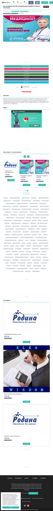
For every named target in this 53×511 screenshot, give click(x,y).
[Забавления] (46, 236)
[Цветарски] (37, 269)
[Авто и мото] (6, 199)
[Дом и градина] (34, 199)
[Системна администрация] (36, 261)
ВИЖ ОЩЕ (26, 193)
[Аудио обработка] (36, 219)
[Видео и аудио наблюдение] (16, 224)
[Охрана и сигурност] (7, 210)
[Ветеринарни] (46, 221)
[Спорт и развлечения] (33, 213)
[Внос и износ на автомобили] (43, 224)
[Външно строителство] (26, 227)
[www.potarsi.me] (6, 2)
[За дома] (40, 236)
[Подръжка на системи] (35, 255)
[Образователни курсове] (45, 250)
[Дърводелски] (7, 236)
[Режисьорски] (45, 258)
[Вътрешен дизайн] (35, 227)
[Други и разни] (44, 233)
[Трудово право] (36, 264)
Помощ (35, 478)
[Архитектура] (29, 219)
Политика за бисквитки (27, 498)
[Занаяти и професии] (16, 202)
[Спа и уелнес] (15, 213)
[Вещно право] (7, 224)
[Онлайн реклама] (15, 252)
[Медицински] (46, 247)
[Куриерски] (23, 247)
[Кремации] (12, 247)
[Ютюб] (28, 505)
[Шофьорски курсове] (36, 272)
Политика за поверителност (39, 498)
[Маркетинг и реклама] (7, 207)
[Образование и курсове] (34, 207)
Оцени (27, 79)
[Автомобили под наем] (10, 219)
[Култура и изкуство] (43, 204)
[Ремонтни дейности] (7, 261)
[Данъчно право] (44, 230)
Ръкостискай (27, 74)
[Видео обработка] (26, 224)
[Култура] (17, 247)
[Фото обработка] (15, 267)
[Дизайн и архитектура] (26, 199)
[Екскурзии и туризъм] (7, 202)
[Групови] (38, 230)
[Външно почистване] (16, 227)
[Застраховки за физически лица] (41, 238)
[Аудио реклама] (43, 219)
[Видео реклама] (33, 224)
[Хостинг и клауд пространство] (23, 269)
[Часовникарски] (43, 269)
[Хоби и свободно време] (37, 267)
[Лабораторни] (29, 247)
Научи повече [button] (15, 504)
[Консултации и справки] (34, 204)
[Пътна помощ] (39, 258)
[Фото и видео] (6, 216)
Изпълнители (19, 2)
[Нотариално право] (35, 250)
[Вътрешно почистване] (43, 227)
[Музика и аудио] (15, 207)
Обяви (14, 2)
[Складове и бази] (46, 261)
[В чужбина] (40, 221)
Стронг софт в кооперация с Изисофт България (29, 509)
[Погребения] (17, 255)
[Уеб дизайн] (9, 267)
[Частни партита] (28, 272)
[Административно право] (20, 219)
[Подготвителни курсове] (25, 255)
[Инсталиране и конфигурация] (43, 241)
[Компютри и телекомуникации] (23, 204)
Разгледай (27, 401)
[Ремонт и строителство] (45, 210)
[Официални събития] (36, 252)
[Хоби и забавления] (14, 216)
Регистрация (33, 493)
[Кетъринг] (23, 244)
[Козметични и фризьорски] (43, 244)
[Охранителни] (44, 252)
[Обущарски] (8, 252)
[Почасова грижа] (43, 255)
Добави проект (37, 3)
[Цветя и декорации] (30, 216)
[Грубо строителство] (31, 230)
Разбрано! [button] (11, 507)
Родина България (26, 86)
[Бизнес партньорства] (8, 221)
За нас (10, 478)
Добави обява (31, 3)
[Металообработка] (19, 250)
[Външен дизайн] (8, 227)
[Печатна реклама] (10, 255)
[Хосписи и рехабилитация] (11, 269)
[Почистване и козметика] (9, 258)
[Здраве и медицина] (36, 202)
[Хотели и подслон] (22, 216)
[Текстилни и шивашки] (22, 264)
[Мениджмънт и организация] (9, 250)
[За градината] (34, 236)
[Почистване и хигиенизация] (27, 210)
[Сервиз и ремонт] (16, 261)
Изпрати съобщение (27, 66)
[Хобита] (44, 267)
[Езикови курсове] (27, 236)
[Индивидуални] (33, 241)
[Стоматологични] (13, 264)
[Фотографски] (22, 267)
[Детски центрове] (26, 233)
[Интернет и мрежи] (8, 244)
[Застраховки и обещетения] (26, 202)
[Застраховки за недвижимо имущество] (27, 238)
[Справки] (7, 264)
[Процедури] (33, 258)
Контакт (44, 478)
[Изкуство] (27, 241)
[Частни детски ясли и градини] (18, 272)
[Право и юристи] (36, 210)
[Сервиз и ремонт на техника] (25, 261)
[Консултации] (6, 247)
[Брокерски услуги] (28, 221)
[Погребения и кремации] (16, 210)
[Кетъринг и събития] (45, 202)
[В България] (34, 221)
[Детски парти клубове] (17, 233)
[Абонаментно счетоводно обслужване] (42, 216)
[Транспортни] (30, 264)
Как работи (18, 478)
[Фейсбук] (25, 505)
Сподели (26, 71)
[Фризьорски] (29, 267)
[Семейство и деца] (8, 213)
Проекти (25, 2)
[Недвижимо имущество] (24, 207)
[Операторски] (22, 252)
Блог (27, 478)
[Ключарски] (29, 244)
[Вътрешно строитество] (10, 230)
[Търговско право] (44, 264)
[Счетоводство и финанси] (43, 213)
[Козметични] (35, 244)
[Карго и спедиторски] (16, 244)
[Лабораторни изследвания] (37, 247)
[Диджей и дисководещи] (35, 233)
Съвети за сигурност (27, 501)
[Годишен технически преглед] (21, 230)
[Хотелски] (31, 269)
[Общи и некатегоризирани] (44, 207)
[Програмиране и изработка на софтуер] (22, 258)
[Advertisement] (26, 53)
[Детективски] (9, 233)
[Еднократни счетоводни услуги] (17, 236)
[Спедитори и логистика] (24, 213)
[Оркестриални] (28, 252)
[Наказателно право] (27, 250)
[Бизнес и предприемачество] (15, 199)
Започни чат (27, 82)
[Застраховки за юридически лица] (11, 241)
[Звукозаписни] (21, 241)
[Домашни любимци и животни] (44, 199)
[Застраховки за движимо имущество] (12, 238)
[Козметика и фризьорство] (11, 204)
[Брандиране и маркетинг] (18, 221)
